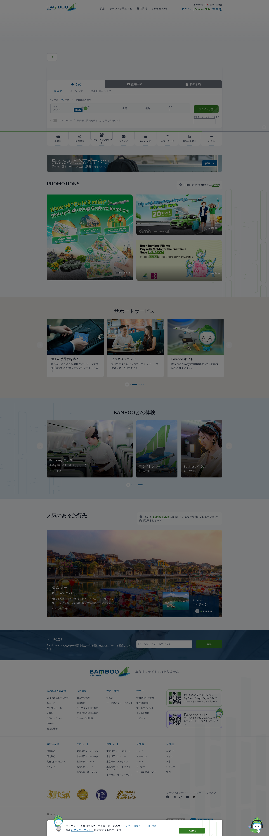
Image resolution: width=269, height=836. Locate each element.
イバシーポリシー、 (134, 826)
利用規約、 (152, 826)
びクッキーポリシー (82, 829)
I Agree (192, 830)
